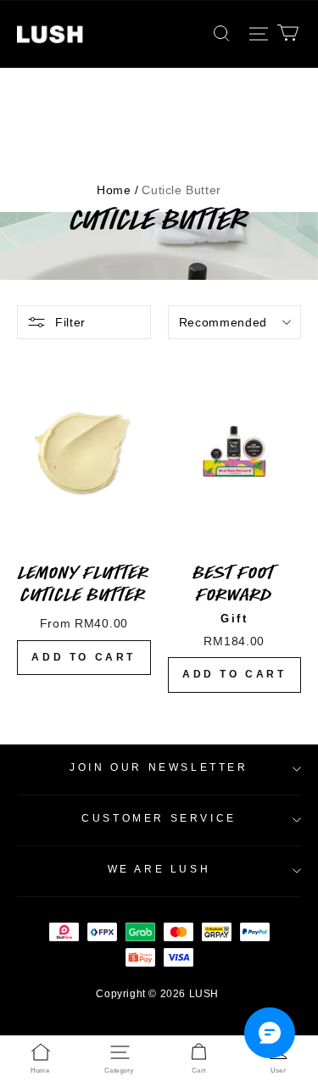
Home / (118, 190)
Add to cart (83, 657)
